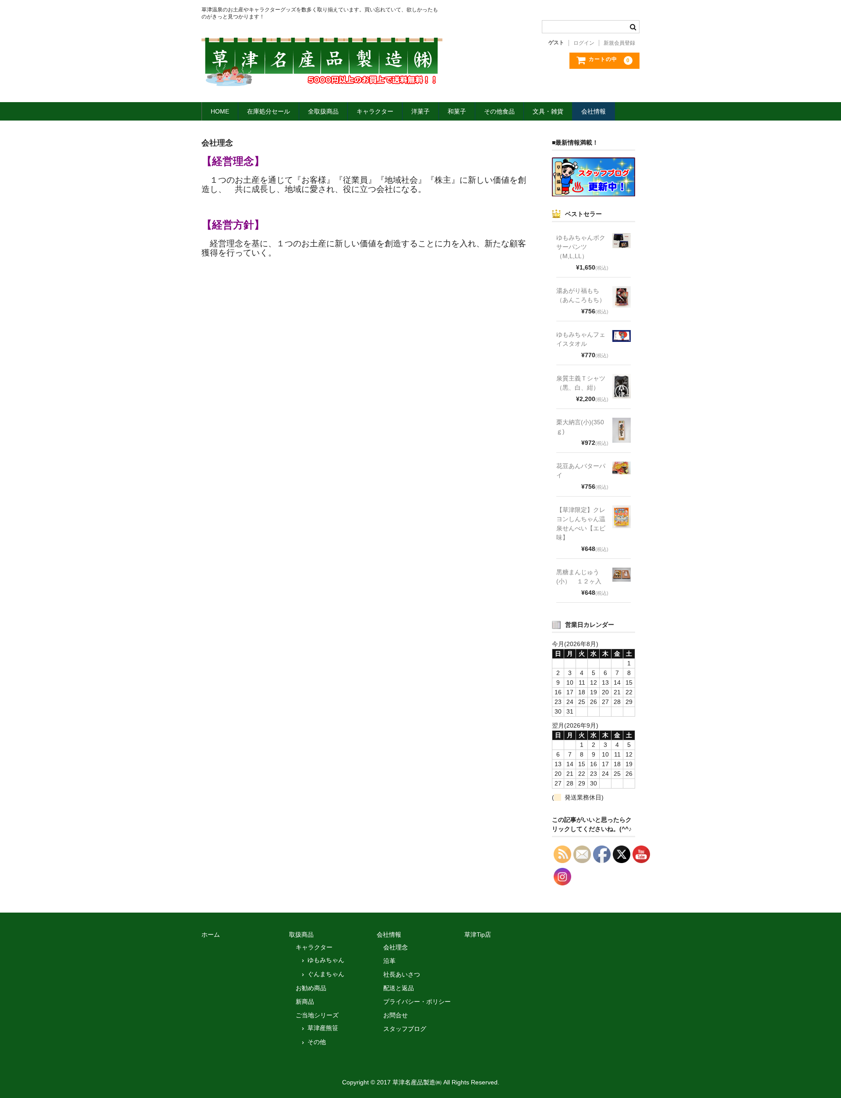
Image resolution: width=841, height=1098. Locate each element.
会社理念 (395, 947)
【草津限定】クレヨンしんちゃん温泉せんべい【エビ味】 (580, 523)
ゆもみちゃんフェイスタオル (580, 339)
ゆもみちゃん (325, 959)
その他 (316, 1041)
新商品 (305, 1001)
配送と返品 (398, 987)
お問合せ (395, 1015)
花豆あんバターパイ (580, 470)
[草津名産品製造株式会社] (321, 78)
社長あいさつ (401, 974)
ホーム (210, 934)
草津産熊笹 (322, 1027)
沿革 (389, 960)
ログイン (583, 43)
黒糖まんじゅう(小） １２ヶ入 (578, 577)
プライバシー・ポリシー (417, 1001)
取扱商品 (301, 934)
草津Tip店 (477, 934)
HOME (220, 111)
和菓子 (457, 111)
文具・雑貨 (548, 111)
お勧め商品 (311, 987)
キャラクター (375, 111)
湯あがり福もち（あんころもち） (580, 295)
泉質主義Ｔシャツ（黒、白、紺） (580, 383)
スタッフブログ (404, 1028)
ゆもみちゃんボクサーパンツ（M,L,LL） (580, 246)
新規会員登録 (619, 43)
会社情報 (593, 111)
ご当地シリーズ (317, 1015)
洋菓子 (420, 111)
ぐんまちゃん (325, 973)
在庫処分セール (268, 111)
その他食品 (499, 111)
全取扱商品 (323, 111)
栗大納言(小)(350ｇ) (580, 427)
